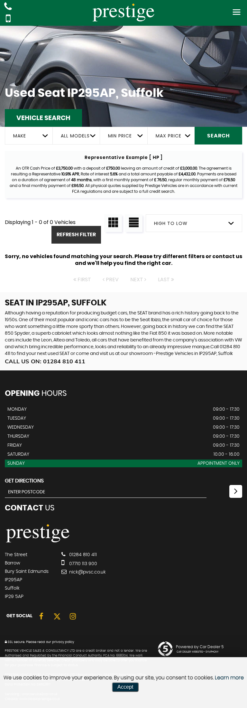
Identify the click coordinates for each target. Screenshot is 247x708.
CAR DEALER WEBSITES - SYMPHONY (198, 652)
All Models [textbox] (75, 136)
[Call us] (8, 7)
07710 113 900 (82, 564)
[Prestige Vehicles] (38, 541)
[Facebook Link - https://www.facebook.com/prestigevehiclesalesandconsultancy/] (41, 616)
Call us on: (45, 361)
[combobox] (28, 135)
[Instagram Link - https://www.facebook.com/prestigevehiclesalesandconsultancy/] (72, 616)
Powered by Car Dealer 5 (200, 647)
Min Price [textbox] (120, 136)
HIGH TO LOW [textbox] (171, 223)
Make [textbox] (19, 136)
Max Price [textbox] (168, 136)
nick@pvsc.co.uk (87, 572)
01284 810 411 (82, 555)
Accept (125, 687)
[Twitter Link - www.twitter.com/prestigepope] (57, 616)
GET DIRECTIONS (24, 480)
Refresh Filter (76, 234)
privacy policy (63, 642)
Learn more (229, 677)
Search (218, 135)
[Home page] (123, 12)
